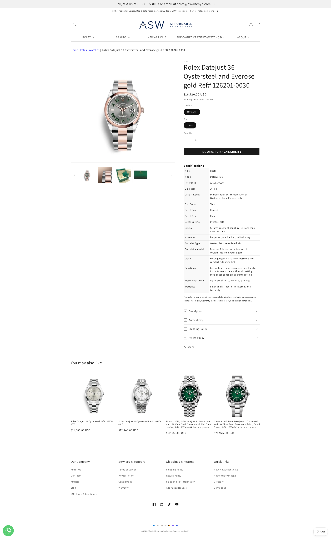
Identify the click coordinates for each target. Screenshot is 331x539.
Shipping (188, 99)
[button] (74, 24)
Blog (73, 487)
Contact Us (220, 487)
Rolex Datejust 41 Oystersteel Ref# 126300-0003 (92, 423)
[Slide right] (171, 175)
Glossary (219, 481)
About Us (76, 469)
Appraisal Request (176, 487)
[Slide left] (74, 175)
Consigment (125, 481)
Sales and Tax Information (180, 481)
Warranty (123, 487)
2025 (190, 125)
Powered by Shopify (181, 531)
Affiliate (75, 481)
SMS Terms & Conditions (84, 493)
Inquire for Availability (222, 151)
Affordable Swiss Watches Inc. (160, 531)
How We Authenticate (226, 469)
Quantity (188, 133)
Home (75, 50)
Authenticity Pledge (225, 475)
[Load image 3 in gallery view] (123, 175)
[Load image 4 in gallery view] (141, 175)
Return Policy (173, 475)
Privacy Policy (125, 475)
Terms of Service (127, 469)
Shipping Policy (174, 469)
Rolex (83, 50)
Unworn (192, 111)
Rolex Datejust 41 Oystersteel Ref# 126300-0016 (139, 423)
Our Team (76, 475)
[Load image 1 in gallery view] (87, 175)
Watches (94, 50)
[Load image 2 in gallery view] (105, 175)
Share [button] (191, 346)
